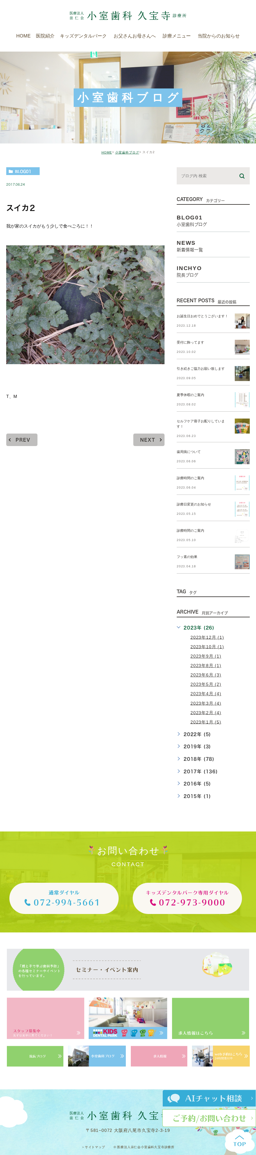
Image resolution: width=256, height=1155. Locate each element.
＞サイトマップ (93, 1147)
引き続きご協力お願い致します (201, 369)
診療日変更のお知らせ (194, 504)
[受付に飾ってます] (242, 347)
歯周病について (189, 452)
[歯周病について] (242, 456)
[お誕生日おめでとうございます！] (242, 321)
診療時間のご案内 (190, 478)
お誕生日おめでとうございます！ (202, 316)
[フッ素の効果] (242, 561)
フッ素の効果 (187, 557)
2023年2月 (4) (205, 712)
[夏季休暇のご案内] (242, 399)
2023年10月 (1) (207, 646)
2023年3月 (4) (205, 703)
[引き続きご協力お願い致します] (242, 373)
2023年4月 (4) (205, 693)
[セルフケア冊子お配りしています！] (242, 426)
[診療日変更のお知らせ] (242, 509)
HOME (106, 152)
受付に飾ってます (190, 342)
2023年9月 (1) (205, 656)
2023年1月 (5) (205, 721)
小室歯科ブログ (127, 152)
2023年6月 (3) (205, 674)
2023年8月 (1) (205, 665)
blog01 (23, 171)
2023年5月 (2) (205, 684)
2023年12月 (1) (207, 637)
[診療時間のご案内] (242, 482)
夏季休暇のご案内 (190, 395)
